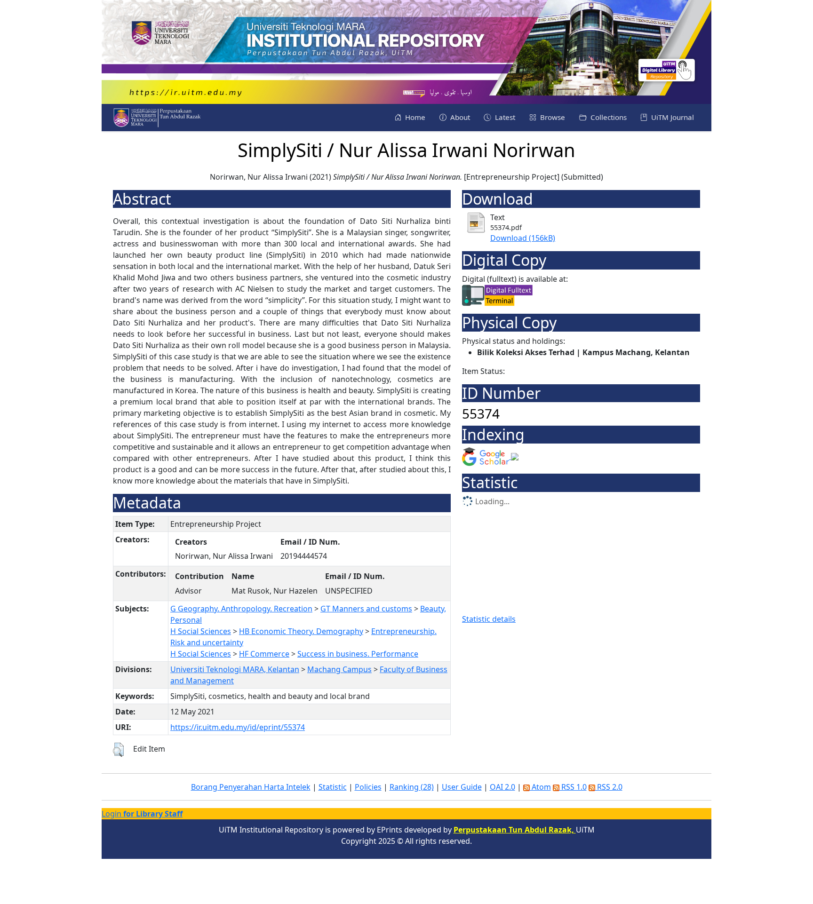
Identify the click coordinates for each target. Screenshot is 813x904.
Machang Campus (339, 669)
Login (142, 814)
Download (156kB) (522, 238)
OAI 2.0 (502, 787)
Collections (608, 117)
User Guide (462, 787)
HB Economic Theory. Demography (301, 631)
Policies (368, 787)
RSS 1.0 (573, 787)
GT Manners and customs (366, 608)
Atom (540, 787)
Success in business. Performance (357, 654)
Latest (504, 117)
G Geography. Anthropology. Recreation (241, 608)
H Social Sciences (200, 631)
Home (414, 117)
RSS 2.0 (608, 787)
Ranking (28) (412, 787)
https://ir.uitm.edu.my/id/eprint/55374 (237, 727)
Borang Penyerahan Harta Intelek (251, 787)
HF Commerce (264, 654)
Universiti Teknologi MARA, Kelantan (234, 669)
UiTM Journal (671, 117)
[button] (118, 750)
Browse (551, 117)
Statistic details (489, 619)
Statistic (333, 787)
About (459, 117)
